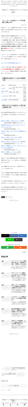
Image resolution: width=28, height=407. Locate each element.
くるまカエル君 (4, 95)
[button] (18, 239)
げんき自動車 (4, 99)
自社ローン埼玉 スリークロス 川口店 (11, 137)
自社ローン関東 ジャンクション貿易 (11, 152)
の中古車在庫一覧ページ (11, 62)
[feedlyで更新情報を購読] (7, 247)
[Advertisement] (14, 215)
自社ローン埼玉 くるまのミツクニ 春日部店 (13, 141)
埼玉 (3, 197)
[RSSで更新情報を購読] (20, 247)
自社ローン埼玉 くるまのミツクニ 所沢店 (12, 120)
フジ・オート (9, 197)
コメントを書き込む (14, 385)
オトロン (3, 88)
